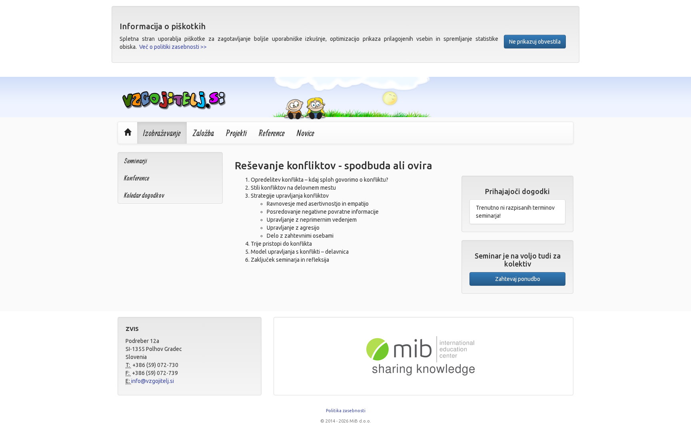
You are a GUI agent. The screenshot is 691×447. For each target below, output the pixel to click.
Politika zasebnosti (345, 410)
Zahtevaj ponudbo (517, 279)
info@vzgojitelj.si (152, 381)
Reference (272, 133)
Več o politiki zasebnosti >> (173, 47)
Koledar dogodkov (144, 195)
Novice (305, 133)
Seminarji (135, 160)
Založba (203, 133)
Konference (136, 178)
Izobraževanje (162, 133)
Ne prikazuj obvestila (535, 41)
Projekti (236, 133)
